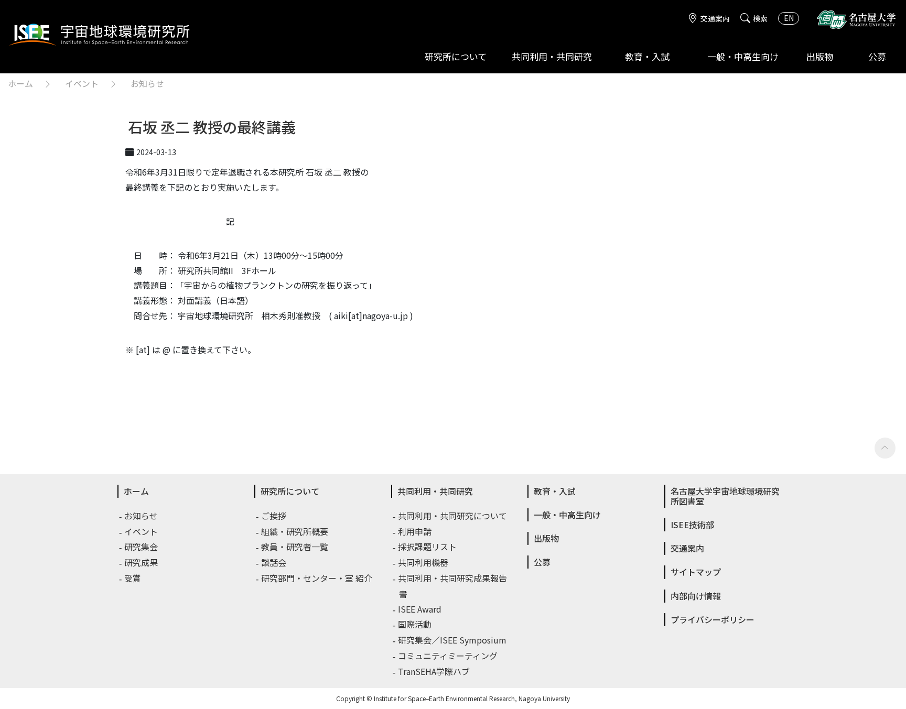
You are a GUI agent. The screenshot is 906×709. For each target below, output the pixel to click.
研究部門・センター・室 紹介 (317, 578)
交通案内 (715, 18)
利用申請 (415, 531)
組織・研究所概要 (295, 531)
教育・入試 (647, 56)
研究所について (456, 56)
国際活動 (415, 624)
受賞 (133, 578)
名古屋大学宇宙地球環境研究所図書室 (725, 496)
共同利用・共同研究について (453, 515)
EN (789, 18)
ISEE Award (420, 609)
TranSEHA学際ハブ (434, 671)
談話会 (274, 562)
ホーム (20, 83)
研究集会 (141, 546)
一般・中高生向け (743, 56)
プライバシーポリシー (712, 619)
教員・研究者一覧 (295, 546)
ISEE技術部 (692, 524)
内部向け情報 (696, 596)
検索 (760, 18)
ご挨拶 (274, 515)
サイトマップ (696, 571)
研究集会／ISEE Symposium (452, 640)
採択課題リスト (428, 546)
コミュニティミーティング (448, 655)
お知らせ (147, 83)
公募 (877, 56)
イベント (82, 83)
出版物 (819, 56)
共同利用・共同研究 (552, 56)
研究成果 (141, 562)
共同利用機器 (423, 562)
